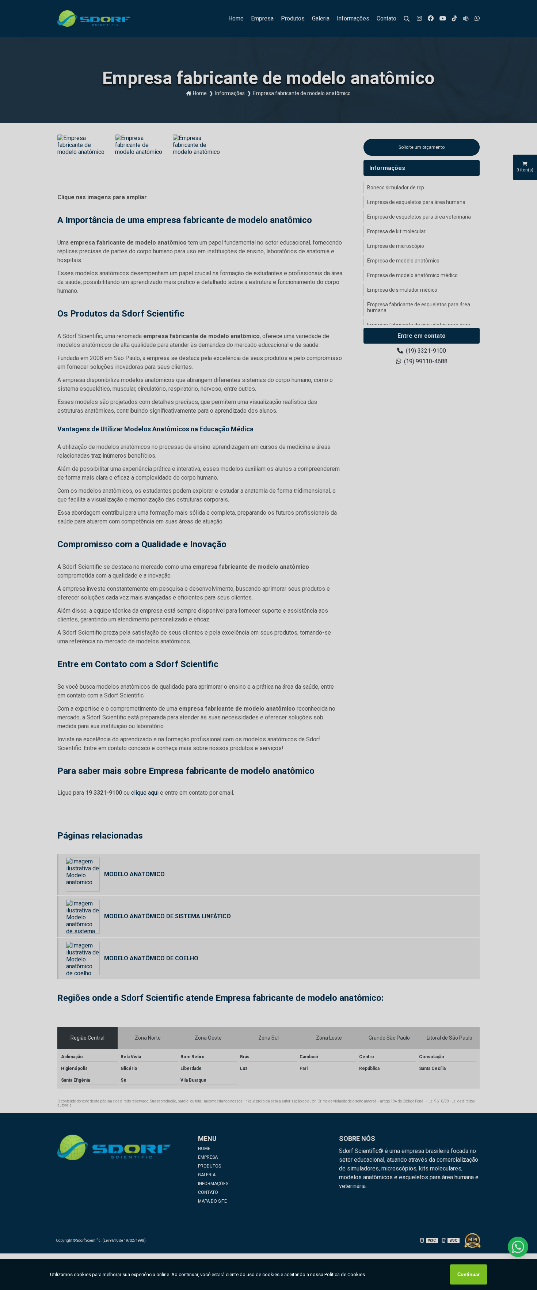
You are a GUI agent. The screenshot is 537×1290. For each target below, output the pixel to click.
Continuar (468, 1274)
